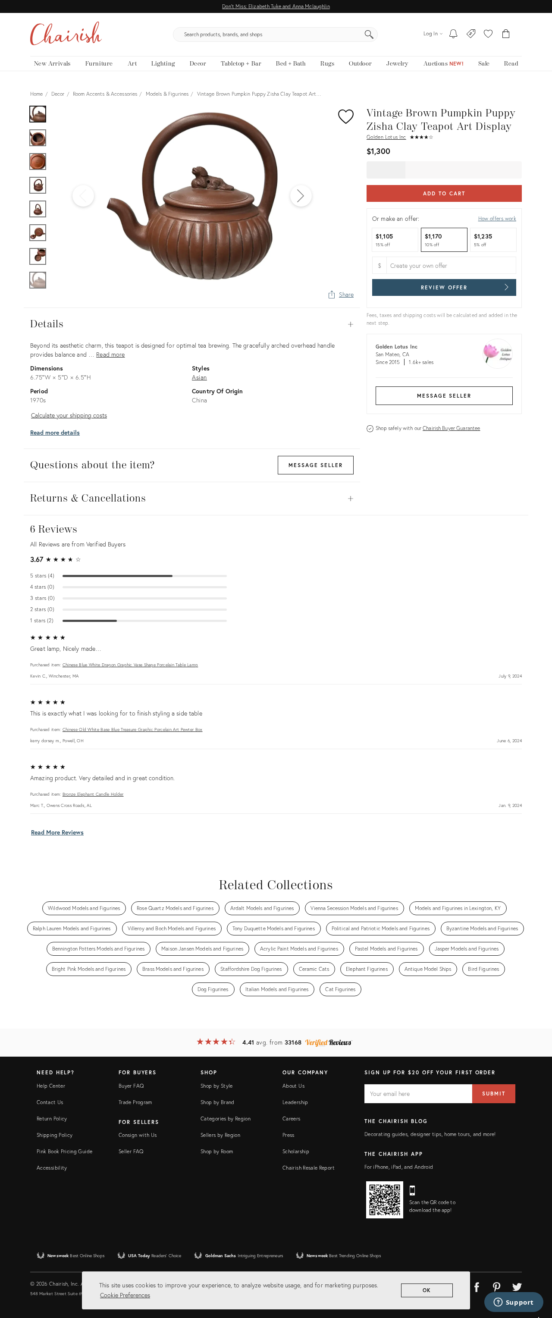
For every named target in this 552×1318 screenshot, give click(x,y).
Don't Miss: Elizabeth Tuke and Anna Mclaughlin (275, 6)
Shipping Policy (54, 1135)
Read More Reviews (57, 832)
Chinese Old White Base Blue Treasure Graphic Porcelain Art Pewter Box (133, 729)
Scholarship (295, 1151)
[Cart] (506, 34)
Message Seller (444, 395)
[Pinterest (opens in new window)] (497, 1285)
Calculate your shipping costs (69, 415)
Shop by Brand (218, 1102)
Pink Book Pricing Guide (64, 1151)
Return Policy (52, 1118)
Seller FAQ (131, 1151)
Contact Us (50, 1102)
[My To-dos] (453, 34)
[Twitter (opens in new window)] (517, 1285)
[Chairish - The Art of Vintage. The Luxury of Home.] (66, 34)
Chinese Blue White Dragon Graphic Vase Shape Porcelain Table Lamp (130, 665)
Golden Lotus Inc (386, 137)
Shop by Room (217, 1151)
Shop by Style (217, 1086)
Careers (291, 1118)
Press (288, 1135)
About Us (293, 1086)
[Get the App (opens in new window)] (384, 1200)
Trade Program (135, 1102)
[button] (488, 34)
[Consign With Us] (471, 34)
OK (427, 1290)
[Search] (369, 34)
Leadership (295, 1102)
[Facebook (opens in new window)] (476, 1285)
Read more (110, 354)
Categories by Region (226, 1118)
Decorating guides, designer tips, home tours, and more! (430, 1134)
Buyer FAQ (131, 1086)
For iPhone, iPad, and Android (398, 1167)
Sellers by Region (220, 1135)
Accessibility (52, 1167)
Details (192, 324)
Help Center (51, 1086)
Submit (493, 1093)
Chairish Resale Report (308, 1167)
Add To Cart (444, 193)
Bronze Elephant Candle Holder (93, 794)
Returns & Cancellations (192, 498)
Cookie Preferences (125, 1295)
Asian (199, 377)
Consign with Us (138, 1135)
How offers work (497, 218)
